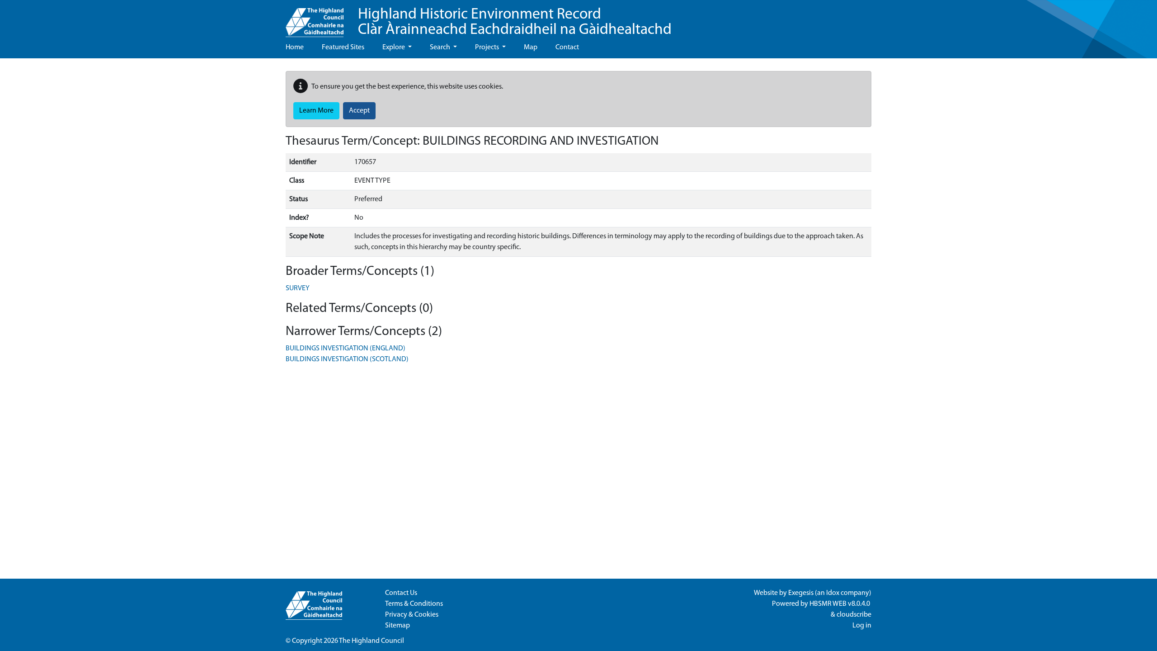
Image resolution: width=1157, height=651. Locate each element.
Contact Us (401, 593)
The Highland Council (371, 641)
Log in (861, 625)
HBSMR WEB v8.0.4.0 (840, 604)
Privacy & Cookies (411, 614)
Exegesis (801, 593)
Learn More (316, 110)
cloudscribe (854, 614)
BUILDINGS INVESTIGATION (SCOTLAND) (347, 359)
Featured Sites (343, 47)
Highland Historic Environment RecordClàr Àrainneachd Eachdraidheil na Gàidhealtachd (515, 22)
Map (530, 47)
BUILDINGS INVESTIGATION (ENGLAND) (345, 348)
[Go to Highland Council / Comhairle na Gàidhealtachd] (314, 18)
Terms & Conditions (414, 604)
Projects (487, 47)
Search (441, 47)
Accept (359, 110)
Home (295, 47)
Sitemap (397, 625)
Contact (567, 47)
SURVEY (298, 288)
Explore (394, 47)
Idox (832, 593)
